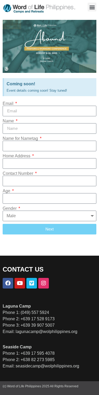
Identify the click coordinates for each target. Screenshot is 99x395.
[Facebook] (8, 283)
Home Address (17, 156)
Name (9, 121)
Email (9, 103)
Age (7, 191)
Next (49, 229)
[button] (92, 7)
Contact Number (18, 173)
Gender (10, 208)
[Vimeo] (31, 283)
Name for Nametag (21, 138)
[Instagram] (43, 283)
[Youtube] (20, 283)
